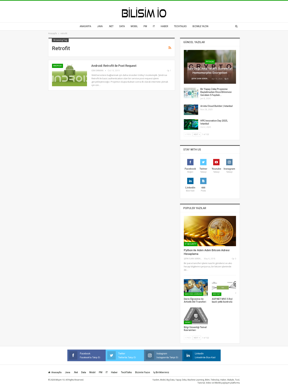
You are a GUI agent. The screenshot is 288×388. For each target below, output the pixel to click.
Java (100, 26)
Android (57, 66)
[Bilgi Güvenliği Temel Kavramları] (196, 315)
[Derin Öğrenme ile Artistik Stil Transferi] (196, 287)
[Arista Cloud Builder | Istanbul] (191, 110)
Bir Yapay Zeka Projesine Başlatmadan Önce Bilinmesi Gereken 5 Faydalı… (216, 92)
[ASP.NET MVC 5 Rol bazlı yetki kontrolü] (224, 287)
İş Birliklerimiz (161, 372)
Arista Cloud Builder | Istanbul (216, 106)
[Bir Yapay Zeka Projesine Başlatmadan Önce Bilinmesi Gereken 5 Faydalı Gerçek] (191, 93)
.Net (111, 26)
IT (154, 26)
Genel (188, 322)
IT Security (190, 244)
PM (100, 372)
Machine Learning (193, 294)
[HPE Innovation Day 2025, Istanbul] (191, 124)
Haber (164, 26)
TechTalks (180, 26)
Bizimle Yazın (200, 26)
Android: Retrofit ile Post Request (113, 65)
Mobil (134, 26)
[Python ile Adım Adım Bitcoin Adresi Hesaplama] (210, 231)
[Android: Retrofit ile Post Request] (69, 75)
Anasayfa (85, 26)
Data (122, 26)
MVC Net (216, 294)
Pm (145, 26)
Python (210, 62)
